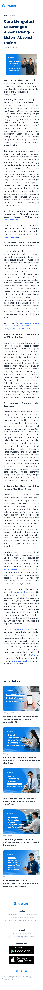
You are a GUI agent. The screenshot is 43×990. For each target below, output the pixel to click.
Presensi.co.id (11, 220)
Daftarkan (34, 655)
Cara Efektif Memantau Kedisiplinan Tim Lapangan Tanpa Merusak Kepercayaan (21, 883)
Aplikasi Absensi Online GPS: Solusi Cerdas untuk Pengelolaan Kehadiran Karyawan (21, 326)
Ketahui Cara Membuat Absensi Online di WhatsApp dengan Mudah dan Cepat (21, 760)
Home (6, 15)
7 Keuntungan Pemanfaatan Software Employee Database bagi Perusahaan (21, 842)
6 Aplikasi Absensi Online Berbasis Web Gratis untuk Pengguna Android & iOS (20, 719)
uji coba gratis (20, 661)
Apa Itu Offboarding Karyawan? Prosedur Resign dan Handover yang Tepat (19, 801)
